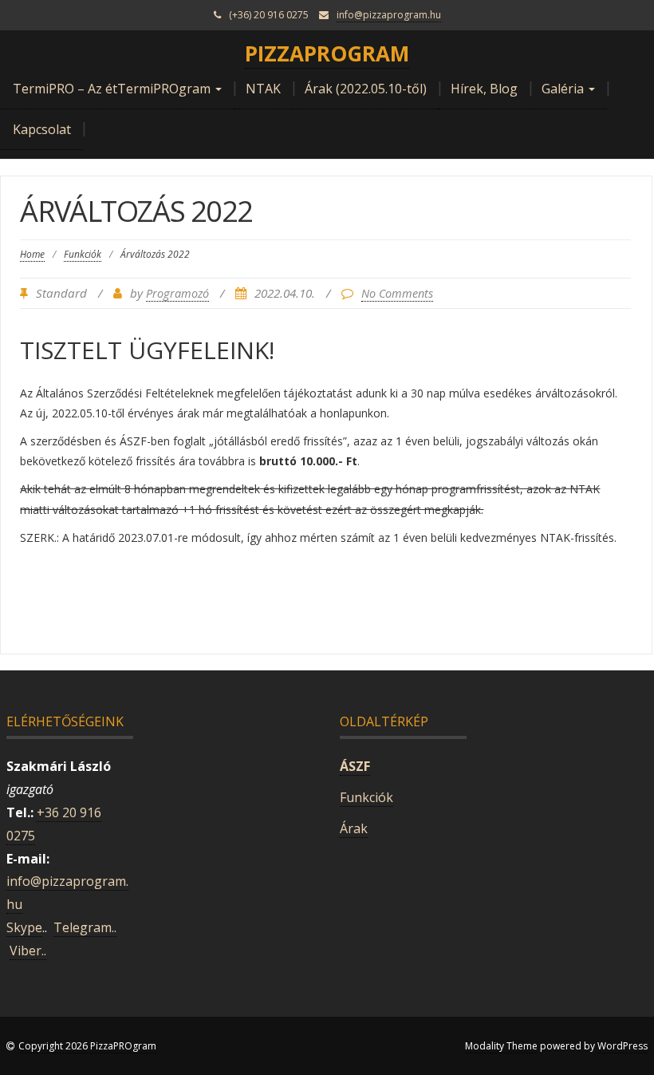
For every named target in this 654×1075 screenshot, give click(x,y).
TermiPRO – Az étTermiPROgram (113, 88)
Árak (354, 828)
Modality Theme (501, 1046)
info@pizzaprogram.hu (389, 15)
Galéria (564, 88)
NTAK (263, 88)
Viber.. (28, 950)
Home (32, 254)
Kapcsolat (42, 129)
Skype (24, 927)
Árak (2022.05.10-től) (366, 88)
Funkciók (82, 254)
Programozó (177, 293)
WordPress (622, 1046)
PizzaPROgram (327, 53)
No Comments (397, 293)
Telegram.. (84, 927)
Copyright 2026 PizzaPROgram (87, 1046)
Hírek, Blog (484, 88)
